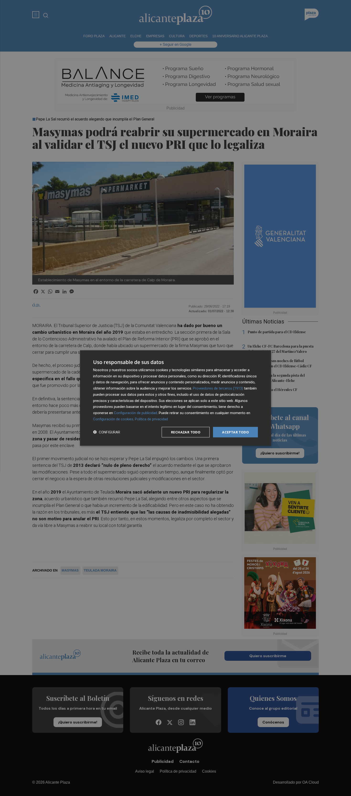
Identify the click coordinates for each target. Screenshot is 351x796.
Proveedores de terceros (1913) (218, 388)
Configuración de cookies (113, 419)
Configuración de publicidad (135, 413)
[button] (106, 432)
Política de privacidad (151, 419)
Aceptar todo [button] (235, 432)
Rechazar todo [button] (185, 432)
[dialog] (175, 398)
